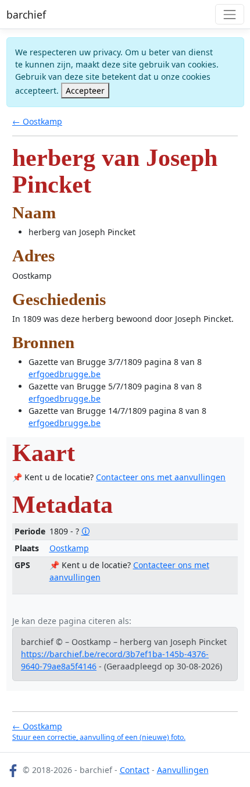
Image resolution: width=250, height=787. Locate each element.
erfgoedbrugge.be (64, 374)
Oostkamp (69, 548)
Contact (134, 769)
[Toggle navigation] (229, 14)
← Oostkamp (37, 121)
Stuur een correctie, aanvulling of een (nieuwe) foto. (98, 737)
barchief (26, 15)
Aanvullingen (183, 769)
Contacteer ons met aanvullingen (161, 477)
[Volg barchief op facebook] (13, 769)
